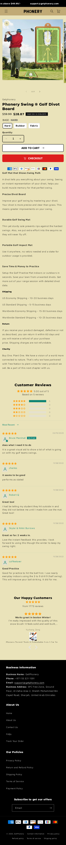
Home (9, 713)
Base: (10, 120)
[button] (6, 11)
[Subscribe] (50, 808)
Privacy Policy (13, 760)
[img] (9, 433)
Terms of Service (15, 781)
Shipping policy (50, 838)
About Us (11, 720)
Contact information (35, 834)
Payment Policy (14, 788)
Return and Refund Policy (19, 767)
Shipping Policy (14, 774)
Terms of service (34, 838)
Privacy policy (53, 834)
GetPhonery (19, 834)
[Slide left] (26, 91)
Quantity (7, 132)
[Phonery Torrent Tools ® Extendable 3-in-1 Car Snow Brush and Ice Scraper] (33, 636)
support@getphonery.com (29, 682)
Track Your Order (15, 741)
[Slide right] (39, 91)
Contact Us (12, 727)
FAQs (8, 734)
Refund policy (18, 838)
